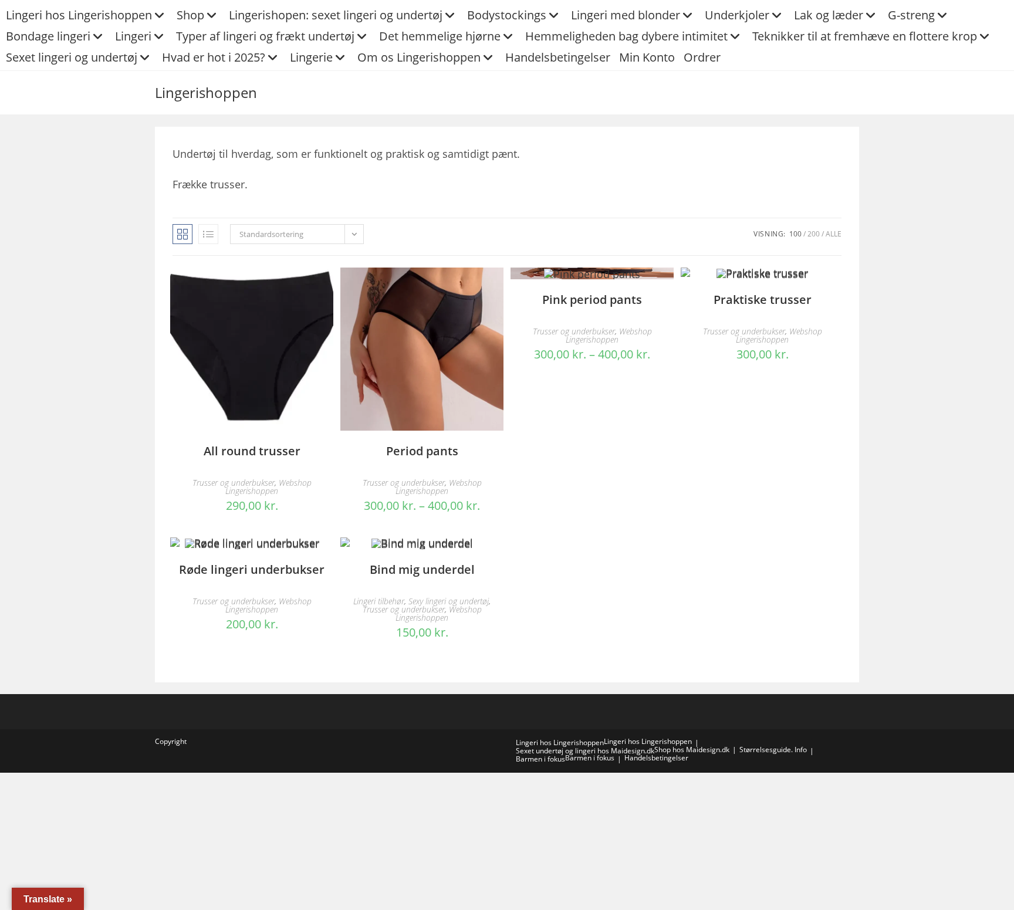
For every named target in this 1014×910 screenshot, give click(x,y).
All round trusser (252, 451)
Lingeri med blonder (625, 15)
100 (795, 234)
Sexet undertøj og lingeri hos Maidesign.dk (585, 751)
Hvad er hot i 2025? (213, 57)
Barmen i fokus (540, 759)
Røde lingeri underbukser (252, 569)
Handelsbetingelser (557, 57)
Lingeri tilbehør (378, 601)
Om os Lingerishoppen (419, 57)
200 (813, 234)
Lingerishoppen (206, 92)
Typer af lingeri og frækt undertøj (265, 36)
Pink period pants (592, 299)
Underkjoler (737, 15)
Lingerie (311, 57)
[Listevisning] (208, 234)
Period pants (422, 451)
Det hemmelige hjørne (440, 36)
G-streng (911, 15)
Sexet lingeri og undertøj (71, 57)
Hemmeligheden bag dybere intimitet (626, 36)
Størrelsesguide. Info (773, 750)
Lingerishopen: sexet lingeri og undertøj (335, 15)
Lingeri (133, 36)
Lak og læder (828, 15)
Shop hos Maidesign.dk (691, 750)
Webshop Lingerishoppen (268, 486)
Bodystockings (506, 15)
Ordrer (702, 57)
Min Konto (647, 57)
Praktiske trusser (763, 299)
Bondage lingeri (48, 36)
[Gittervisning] (182, 234)
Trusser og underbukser (233, 482)
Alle (833, 234)
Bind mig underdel (422, 569)
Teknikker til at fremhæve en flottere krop (864, 36)
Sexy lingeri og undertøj (448, 601)
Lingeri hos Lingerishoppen (79, 15)
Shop (190, 15)
